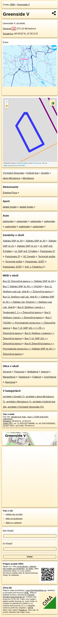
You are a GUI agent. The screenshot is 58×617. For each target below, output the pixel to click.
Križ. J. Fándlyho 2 (34, 267)
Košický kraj (32, 173)
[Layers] (52, 102)
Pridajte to (23, 610)
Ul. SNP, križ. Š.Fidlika (26, 251)
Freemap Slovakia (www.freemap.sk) (18, 596)
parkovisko (8, 221)
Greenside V (23, 4)
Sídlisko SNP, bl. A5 (13, 241)
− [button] (7, 106)
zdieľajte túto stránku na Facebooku (19, 567)
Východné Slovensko (13, 173)
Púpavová (19, 372)
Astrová (45, 372)
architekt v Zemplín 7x (14, 396)
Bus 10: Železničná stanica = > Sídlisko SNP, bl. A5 (28, 281)
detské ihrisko (10, 207)
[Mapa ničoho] (30, 86)
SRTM (30, 608)
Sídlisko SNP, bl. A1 (27, 246)
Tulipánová (23, 377)
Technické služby (46, 256)
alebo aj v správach (14, 523)
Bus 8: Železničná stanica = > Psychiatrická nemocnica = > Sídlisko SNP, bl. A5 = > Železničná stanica (29, 348)
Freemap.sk (37, 163)
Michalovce (28, 178)
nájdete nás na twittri (14, 514)
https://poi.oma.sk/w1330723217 (15, 165)
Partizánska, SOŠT (34, 261)
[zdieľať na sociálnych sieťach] (54, 13)
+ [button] (7, 101)
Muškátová (32, 372)
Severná (9, 28)
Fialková (36, 377)
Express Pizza (10, 192)
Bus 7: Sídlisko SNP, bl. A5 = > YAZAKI (22, 286)
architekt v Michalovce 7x (18, 401)
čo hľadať (7, 543)
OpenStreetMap (22, 163)
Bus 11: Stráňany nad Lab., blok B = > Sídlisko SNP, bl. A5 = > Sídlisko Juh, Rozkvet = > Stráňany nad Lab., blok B (28, 302)
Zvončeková (50, 377)
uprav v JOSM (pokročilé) (37, 417)
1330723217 (8, 419)
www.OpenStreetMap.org (36, 590)
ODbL (26, 593)
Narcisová (10, 382)
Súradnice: (8, 34)
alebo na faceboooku (14, 519)
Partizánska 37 (47, 251)
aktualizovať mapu (18, 417)
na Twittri (29, 569)
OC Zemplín (29, 256)
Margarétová (9, 377)
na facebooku (22, 566)
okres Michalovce (11, 178)
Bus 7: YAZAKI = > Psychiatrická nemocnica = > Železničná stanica (29, 322)
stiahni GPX (8, 423)
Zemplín (45, 173)
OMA (12, 4)
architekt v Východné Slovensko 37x (26, 407)
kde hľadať (8, 531)
